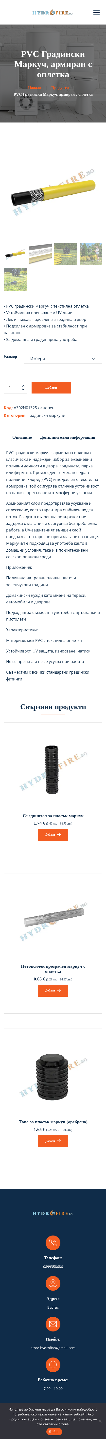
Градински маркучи (46, 415)
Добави (51, 387)
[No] (99, 1421)
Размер (10, 356)
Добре (54, 1432)
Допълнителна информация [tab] (67, 437)
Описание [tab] (22, 437)
